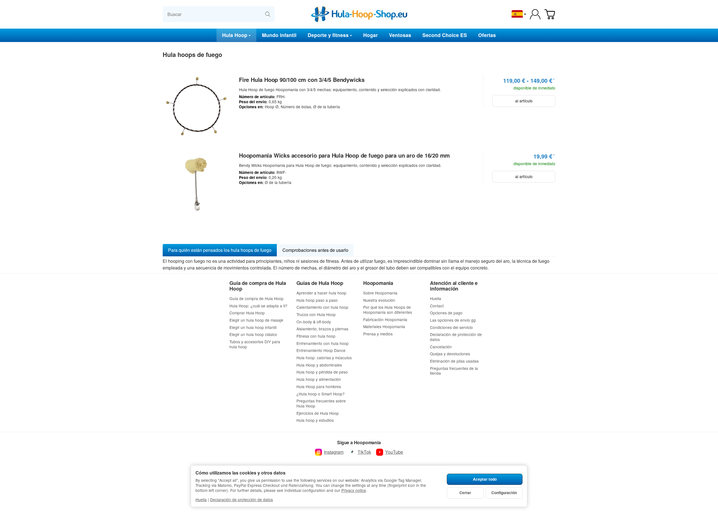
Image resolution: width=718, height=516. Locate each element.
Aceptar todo (485, 479)
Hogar (370, 34)
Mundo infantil (279, 34)
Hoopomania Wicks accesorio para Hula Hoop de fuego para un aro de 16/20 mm (344, 155)
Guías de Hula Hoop (319, 283)
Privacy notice (353, 490)
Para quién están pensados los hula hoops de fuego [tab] (219, 250)
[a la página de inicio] (359, 14)
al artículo (524, 100)
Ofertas (487, 34)
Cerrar (465, 492)
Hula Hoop (234, 34)
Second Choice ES (444, 34)
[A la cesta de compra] (549, 14)
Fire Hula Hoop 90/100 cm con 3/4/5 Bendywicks (302, 80)
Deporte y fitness (328, 34)
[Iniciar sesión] (535, 14)
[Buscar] (268, 14)
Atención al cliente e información (454, 286)
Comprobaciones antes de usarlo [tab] (315, 250)
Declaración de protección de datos (241, 499)
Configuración (504, 492)
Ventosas (400, 34)
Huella (201, 499)
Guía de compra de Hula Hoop (257, 286)
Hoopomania (378, 283)
